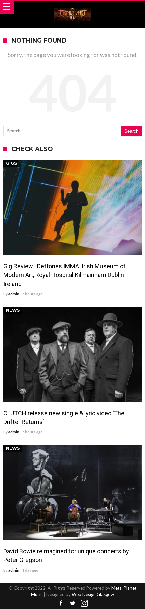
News (13, 310)
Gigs (11, 163)
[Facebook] (60, 603)
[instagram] (84, 603)
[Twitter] (72, 603)
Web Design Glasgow (93, 594)
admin (13, 294)
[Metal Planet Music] (72, 7)
